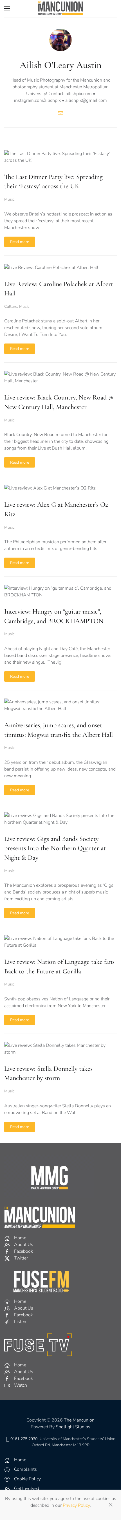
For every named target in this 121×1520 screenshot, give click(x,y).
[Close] (111, 1505)
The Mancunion (79, 1420)
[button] (7, 8)
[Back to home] (60, 8)
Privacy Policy (76, 1505)
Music (9, 199)
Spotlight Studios (73, 1427)
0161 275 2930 (23, 1439)
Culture (10, 306)
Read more (19, 241)
